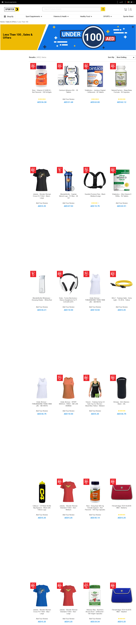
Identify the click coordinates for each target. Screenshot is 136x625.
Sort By (111, 57)
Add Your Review (68, 99)
